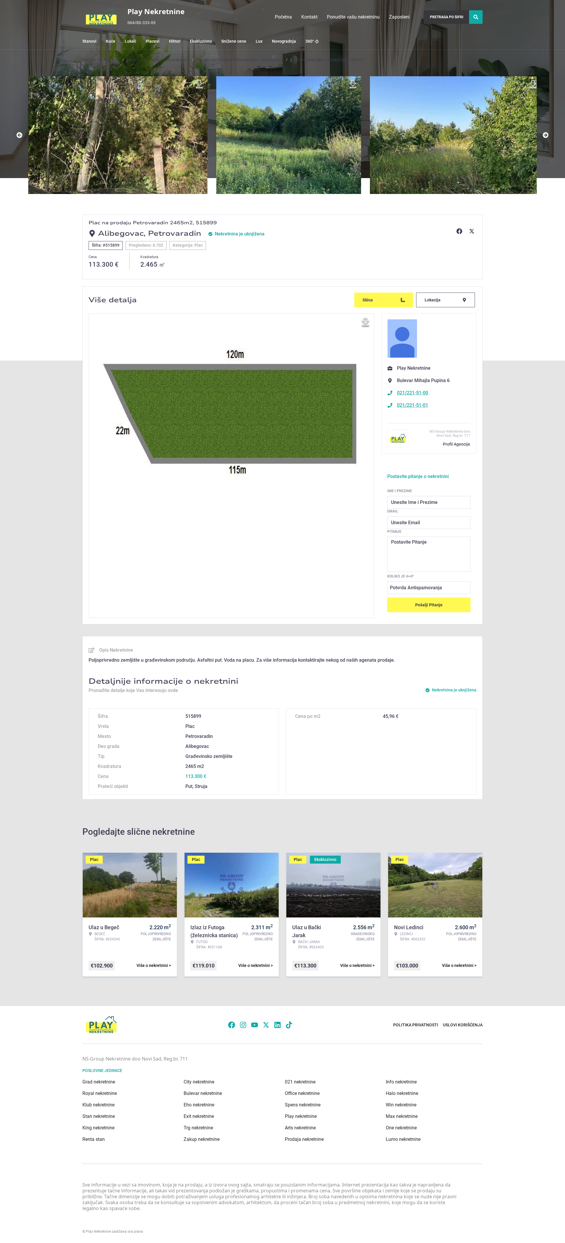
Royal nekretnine (99, 1093)
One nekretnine (401, 1128)
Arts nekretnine (300, 1128)
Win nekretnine (401, 1105)
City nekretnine (199, 1082)
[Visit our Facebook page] (231, 1024)
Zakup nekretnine (202, 1139)
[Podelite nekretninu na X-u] (472, 231)
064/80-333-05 (141, 22)
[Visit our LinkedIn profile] (277, 1024)
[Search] (476, 17)
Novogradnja (284, 41)
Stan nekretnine (98, 1116)
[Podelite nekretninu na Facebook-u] (460, 231)
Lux (259, 41)
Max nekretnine (402, 1116)
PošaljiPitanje (429, 605)
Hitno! (174, 41)
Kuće (110, 41)
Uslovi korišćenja (463, 1025)
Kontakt (309, 17)
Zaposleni (399, 17)
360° (309, 41)
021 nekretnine (300, 1082)
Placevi (152, 41)
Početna (283, 17)
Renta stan (93, 1139)
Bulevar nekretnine (203, 1093)
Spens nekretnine (302, 1105)
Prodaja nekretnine (304, 1139)
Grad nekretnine (98, 1082)
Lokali (130, 41)
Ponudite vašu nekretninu (353, 17)
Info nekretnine (401, 1082)
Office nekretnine (302, 1093)
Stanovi (89, 41)
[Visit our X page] (266, 1024)
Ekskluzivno (201, 41)
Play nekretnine (301, 1116)
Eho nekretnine (199, 1105)
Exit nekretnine (199, 1116)
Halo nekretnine (402, 1093)
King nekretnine (98, 1128)
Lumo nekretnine (403, 1139)
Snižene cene (233, 41)
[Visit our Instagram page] (243, 1024)
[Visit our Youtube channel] (254, 1024)
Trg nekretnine (198, 1128)
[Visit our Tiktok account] (289, 1024)
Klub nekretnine (98, 1105)
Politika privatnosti (415, 1025)
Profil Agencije (456, 444)
